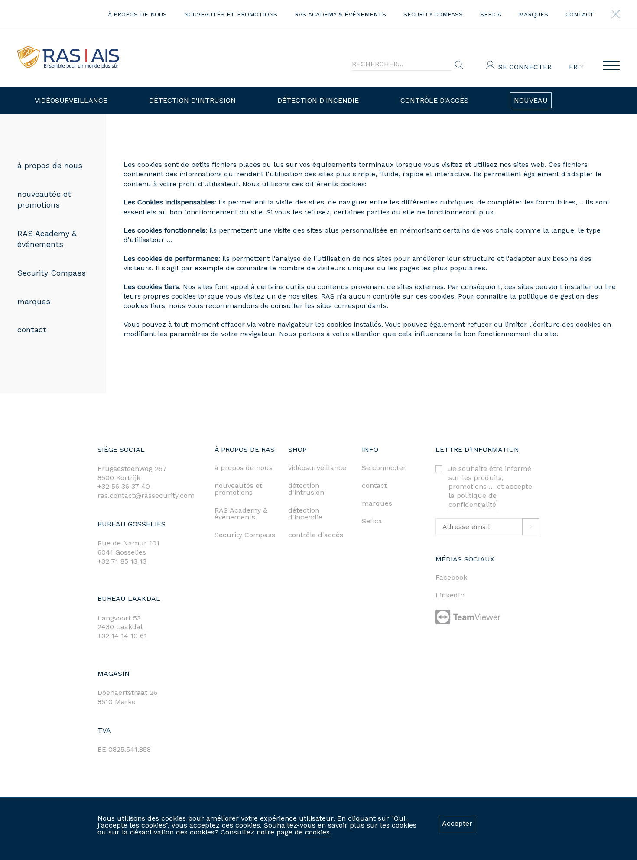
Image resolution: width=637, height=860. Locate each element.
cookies (317, 832)
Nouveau (531, 100)
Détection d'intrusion (192, 100)
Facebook (451, 577)
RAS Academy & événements (340, 14)
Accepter (457, 823)
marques (533, 14)
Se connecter (525, 67)
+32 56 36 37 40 (124, 486)
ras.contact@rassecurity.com (146, 495)
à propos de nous (137, 14)
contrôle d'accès (315, 535)
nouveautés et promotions (230, 14)
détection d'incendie (305, 513)
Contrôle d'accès (434, 100)
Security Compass (433, 14)
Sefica (490, 14)
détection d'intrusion (306, 489)
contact (580, 14)
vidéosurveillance (317, 468)
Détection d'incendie (318, 100)
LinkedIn (450, 595)
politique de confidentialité (472, 500)
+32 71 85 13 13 (122, 561)
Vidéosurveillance (71, 100)
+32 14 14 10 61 (122, 636)
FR (574, 67)
